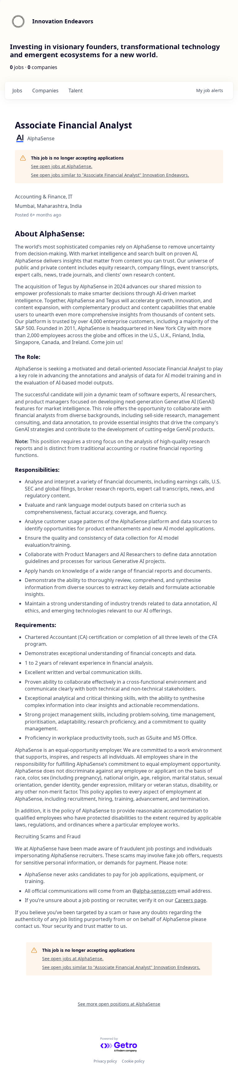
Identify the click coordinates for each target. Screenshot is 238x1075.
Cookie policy (133, 1061)
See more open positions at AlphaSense (119, 1004)
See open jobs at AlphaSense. (61, 166)
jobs (17, 90)
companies (45, 90)
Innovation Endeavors (62, 21)
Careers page (190, 900)
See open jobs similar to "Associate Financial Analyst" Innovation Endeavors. (110, 175)
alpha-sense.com (156, 890)
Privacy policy (105, 1061)
